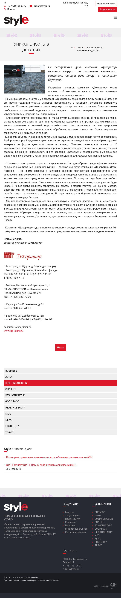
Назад (60, 347)
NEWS (8, 419)
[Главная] (72, 48)
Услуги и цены (72, 515)
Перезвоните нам (106, 3)
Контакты (70, 551)
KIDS (8, 413)
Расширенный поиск (75, 532)
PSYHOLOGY (12, 426)
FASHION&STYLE (15, 395)
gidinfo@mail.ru (42, 6)
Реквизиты (71, 522)
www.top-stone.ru (13, 330)
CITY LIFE (10, 389)
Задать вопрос (107, 9)
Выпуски (69, 512)
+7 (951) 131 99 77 (17, 6)
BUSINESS (11, 370)
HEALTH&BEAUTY (15, 407)
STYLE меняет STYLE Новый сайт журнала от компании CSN (41, 465)
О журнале (71, 504)
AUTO (8, 376)
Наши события (72, 519)
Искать (11, 9)
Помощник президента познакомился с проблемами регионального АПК (49, 457)
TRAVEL (9, 432)
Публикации (101, 504)
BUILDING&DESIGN (16, 383)
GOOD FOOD (12, 401)
